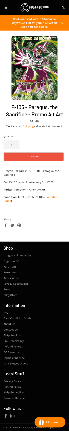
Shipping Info (12, 335)
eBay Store (10, 295)
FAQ (6, 312)
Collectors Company (22, 427)
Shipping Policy (14, 392)
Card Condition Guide (17, 318)
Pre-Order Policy (14, 341)
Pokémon (10, 272)
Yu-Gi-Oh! (10, 266)
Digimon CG (11, 261)
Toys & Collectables (16, 283)
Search (8, 289)
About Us (9, 324)
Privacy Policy (12, 381)
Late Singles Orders (16, 363)
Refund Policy (12, 346)
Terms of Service (14, 357)
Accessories (11, 278)
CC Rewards (11, 352)
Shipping (28, 126)
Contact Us (11, 329)
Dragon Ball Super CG (17, 255)
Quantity (8, 136)
